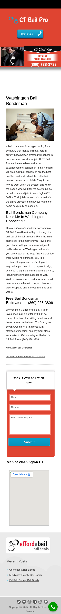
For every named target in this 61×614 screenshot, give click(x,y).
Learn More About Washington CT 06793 (25, 356)
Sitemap (30, 611)
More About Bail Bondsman (19, 348)
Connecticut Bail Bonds (22, 569)
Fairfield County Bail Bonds (24, 580)
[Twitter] (19, 602)
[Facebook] (24, 602)
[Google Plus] (29, 602)
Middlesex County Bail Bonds (25, 575)
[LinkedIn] (35, 602)
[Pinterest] (46, 602)
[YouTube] (40, 602)
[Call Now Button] (53, 606)
